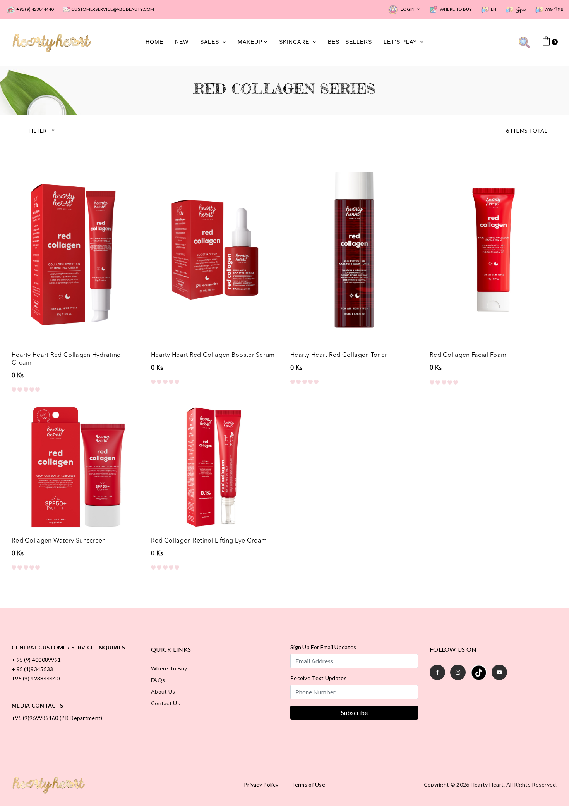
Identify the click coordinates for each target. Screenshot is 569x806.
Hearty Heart (487, 784)
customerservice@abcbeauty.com (112, 9)
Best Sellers (350, 42)
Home (154, 42)
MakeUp (250, 42)
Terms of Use (308, 784)
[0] (546, 41)
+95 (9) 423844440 (34, 9)
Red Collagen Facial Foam (468, 355)
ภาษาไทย (554, 9)
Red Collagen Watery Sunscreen (59, 541)
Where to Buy (455, 9)
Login (408, 9)
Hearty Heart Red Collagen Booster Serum (213, 355)
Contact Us (165, 703)
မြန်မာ (520, 9)
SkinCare (295, 42)
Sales (210, 42)
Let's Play (401, 42)
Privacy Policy (261, 784)
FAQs (158, 680)
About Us (163, 691)
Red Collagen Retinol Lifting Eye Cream (209, 541)
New (182, 42)
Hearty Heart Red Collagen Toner (338, 355)
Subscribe (354, 712)
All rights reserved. (531, 784)
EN (494, 9)
